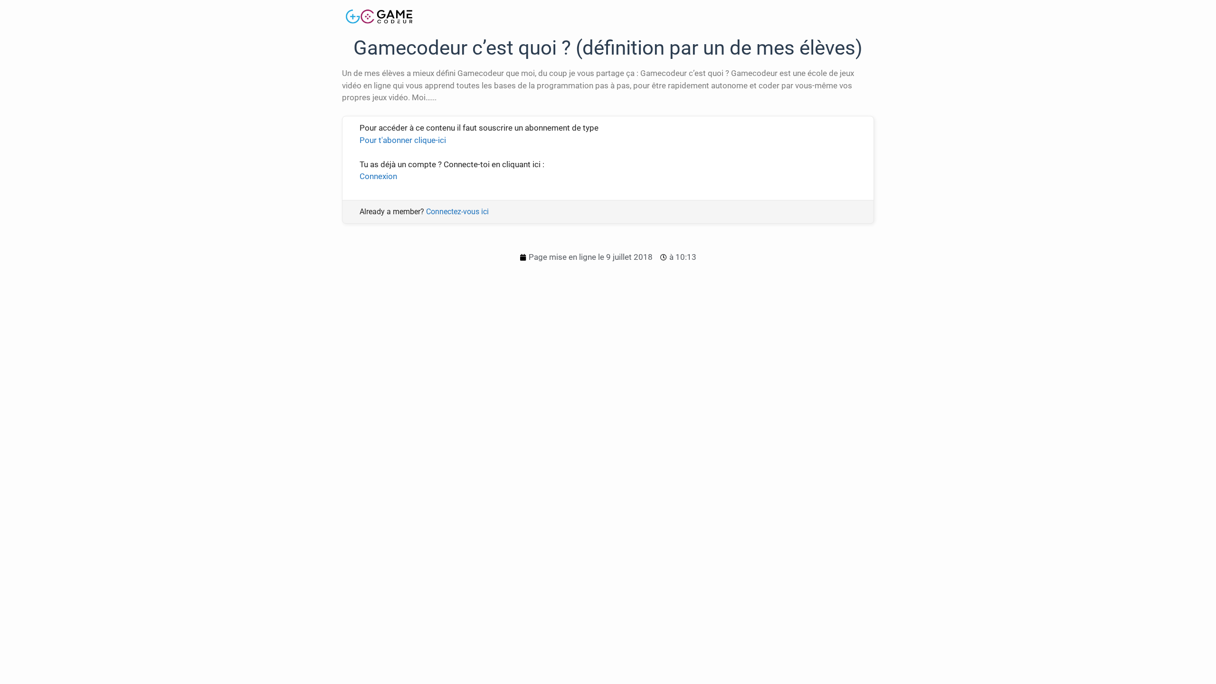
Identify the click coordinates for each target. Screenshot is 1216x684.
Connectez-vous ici (457, 211)
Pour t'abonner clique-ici (403, 140)
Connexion (378, 176)
